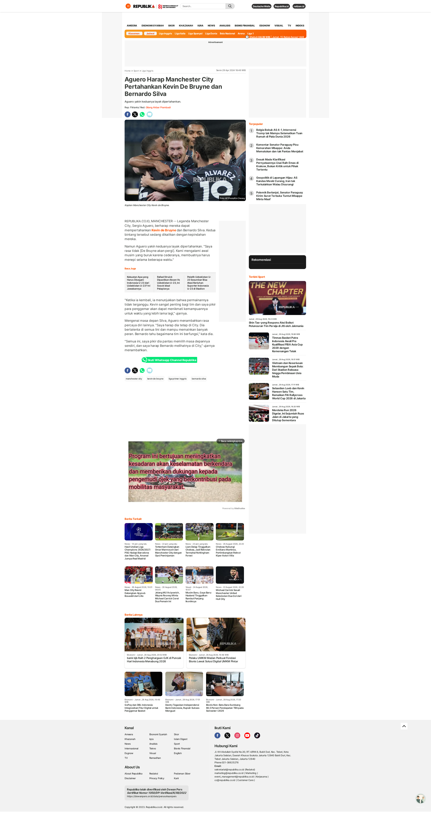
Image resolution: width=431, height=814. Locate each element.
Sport (136, 70)
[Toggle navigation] (128, 6)
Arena (241, 33)
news (211, 25)
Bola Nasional (227, 33)
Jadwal (150, 33)
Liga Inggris (165, 33)
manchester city (134, 378)
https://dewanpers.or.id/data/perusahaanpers (152, 796)
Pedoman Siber (182, 773)
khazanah (186, 25)
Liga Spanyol (195, 33)
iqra (200, 25)
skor (171, 25)
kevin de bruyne (155, 378)
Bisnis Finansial (245, 25)
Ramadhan (155, 757)
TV (289, 25)
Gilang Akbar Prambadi (158, 107)
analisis (224, 25)
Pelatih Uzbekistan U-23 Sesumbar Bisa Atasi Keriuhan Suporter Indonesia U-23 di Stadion (199, 282)
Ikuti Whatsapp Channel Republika (172, 360)
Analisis (153, 743)
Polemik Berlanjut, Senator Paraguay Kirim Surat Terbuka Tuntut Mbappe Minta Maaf (279, 196)
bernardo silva (199, 378)
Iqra (151, 739)
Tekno (152, 748)
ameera (132, 25)
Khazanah (130, 739)
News (128, 743)
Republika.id (282, 6)
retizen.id (299, 6)
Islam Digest (180, 739)
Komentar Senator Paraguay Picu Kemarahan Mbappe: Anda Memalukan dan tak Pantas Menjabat (279, 148)
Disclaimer (130, 778)
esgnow (264, 25)
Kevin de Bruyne (164, 230)
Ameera (129, 734)
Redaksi (153, 773)
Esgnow (129, 753)
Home (128, 70)
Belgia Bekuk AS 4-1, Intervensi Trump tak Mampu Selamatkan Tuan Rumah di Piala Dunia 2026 (279, 133)
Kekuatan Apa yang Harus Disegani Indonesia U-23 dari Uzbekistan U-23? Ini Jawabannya (138, 282)
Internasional (131, 748)
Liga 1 (250, 33)
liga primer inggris (177, 378)
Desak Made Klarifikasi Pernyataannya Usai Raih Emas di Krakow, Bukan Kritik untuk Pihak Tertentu (277, 164)
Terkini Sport (257, 276)
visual (278, 25)
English (178, 753)
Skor (176, 734)
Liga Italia (180, 33)
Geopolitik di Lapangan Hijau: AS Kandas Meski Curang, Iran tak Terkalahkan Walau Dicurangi (276, 181)
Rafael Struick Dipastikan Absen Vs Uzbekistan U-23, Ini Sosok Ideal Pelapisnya (168, 282)
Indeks (300, 25)
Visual (152, 753)
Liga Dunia (211, 33)
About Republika (133, 773)
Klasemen (134, 33)
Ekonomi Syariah (153, 25)
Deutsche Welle (261, 6)
